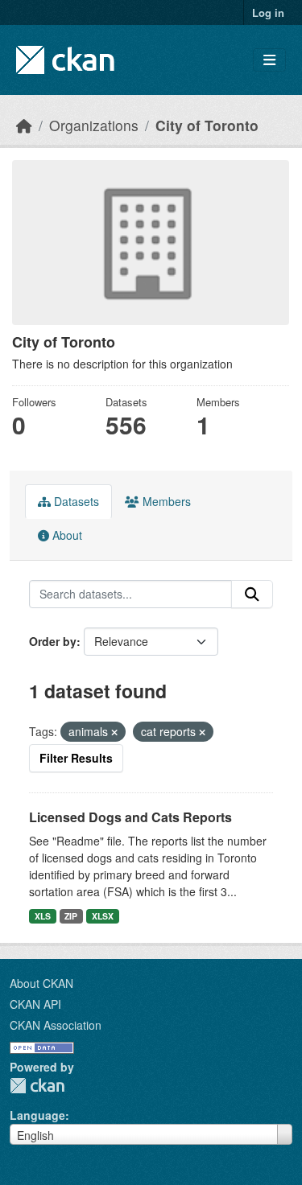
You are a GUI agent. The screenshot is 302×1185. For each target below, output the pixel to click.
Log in (268, 12)
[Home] (24, 125)
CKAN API (35, 1004)
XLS (43, 916)
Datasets (75, 501)
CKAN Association (55, 1025)
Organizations (94, 125)
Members (165, 501)
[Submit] (252, 594)
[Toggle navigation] (269, 60)
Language (37, 1115)
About (65, 535)
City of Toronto (207, 125)
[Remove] (114, 732)
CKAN (37, 1085)
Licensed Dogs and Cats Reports (130, 817)
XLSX (103, 916)
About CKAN (41, 983)
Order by (53, 641)
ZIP (70, 916)
